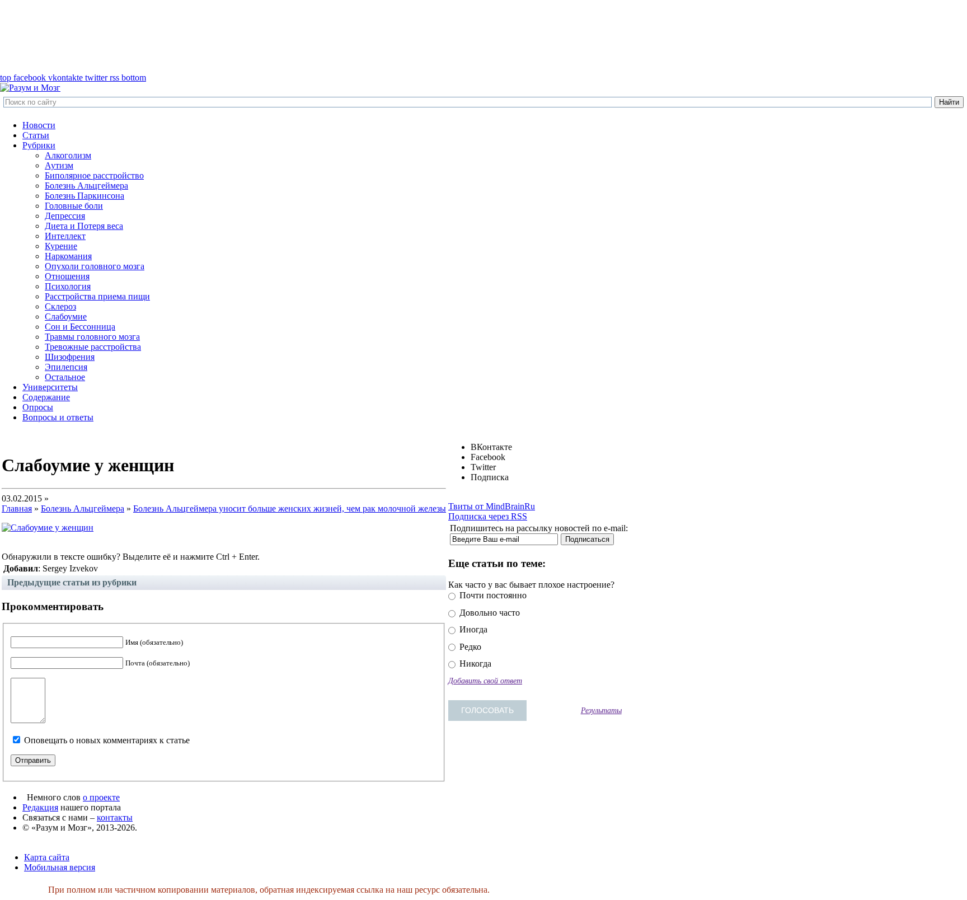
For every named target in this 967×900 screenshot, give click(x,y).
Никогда (474, 663)
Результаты (601, 710)
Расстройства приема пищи (97, 296)
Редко (469, 646)
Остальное (65, 377)
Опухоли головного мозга (94, 266)
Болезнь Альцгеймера (86, 185)
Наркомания (68, 256)
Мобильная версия (59, 867)
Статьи (35, 135)
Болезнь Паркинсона (84, 195)
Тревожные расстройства (93, 346)
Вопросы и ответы (57, 417)
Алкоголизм (68, 155)
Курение (61, 246)
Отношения (67, 276)
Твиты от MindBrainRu (491, 506)
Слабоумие (66, 316)
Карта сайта (46, 857)
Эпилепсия (66, 367)
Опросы (37, 407)
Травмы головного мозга (92, 336)
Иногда (472, 629)
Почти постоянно (492, 595)
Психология (68, 286)
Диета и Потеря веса (84, 226)
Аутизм (59, 165)
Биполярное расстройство (94, 175)
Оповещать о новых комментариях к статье (107, 740)
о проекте (101, 797)
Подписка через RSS (487, 516)
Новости (38, 125)
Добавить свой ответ (485, 680)
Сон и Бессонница (80, 326)
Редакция (40, 807)
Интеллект (65, 236)
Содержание (46, 397)
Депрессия (65, 216)
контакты (115, 817)
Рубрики (38, 145)
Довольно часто (488, 612)
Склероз (60, 306)
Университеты (50, 387)
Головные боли (74, 205)
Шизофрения (70, 357)
